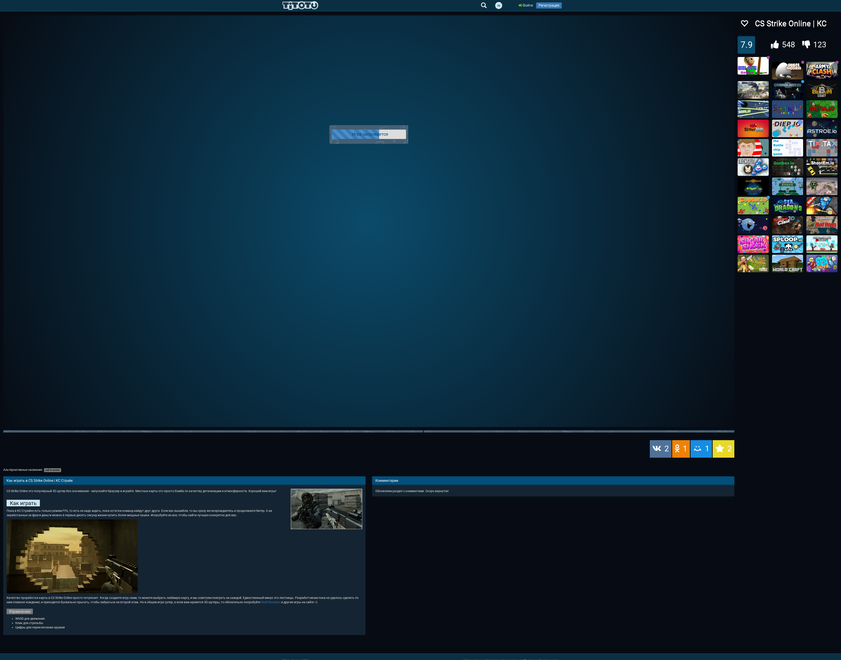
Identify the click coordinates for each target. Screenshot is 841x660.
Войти (527, 5)
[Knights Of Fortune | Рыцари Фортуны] (753, 263)
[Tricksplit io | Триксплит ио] (753, 167)
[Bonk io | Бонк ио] (753, 109)
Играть (371, 134)
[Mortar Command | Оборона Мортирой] (821, 186)
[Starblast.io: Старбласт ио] (787, 90)
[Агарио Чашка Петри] (753, 148)
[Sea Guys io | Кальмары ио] (821, 263)
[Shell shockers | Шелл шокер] (787, 70)
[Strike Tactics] (753, 90)
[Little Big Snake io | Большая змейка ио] (753, 186)
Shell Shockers (271, 602)
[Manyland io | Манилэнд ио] (787, 186)
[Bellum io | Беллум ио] (821, 90)
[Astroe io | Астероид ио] (821, 128)
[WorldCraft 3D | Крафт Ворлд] (787, 263)
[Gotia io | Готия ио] (821, 109)
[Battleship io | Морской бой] (787, 148)
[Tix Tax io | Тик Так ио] (821, 148)
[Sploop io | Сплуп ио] (787, 244)
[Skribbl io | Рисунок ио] (787, 109)
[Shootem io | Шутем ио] (821, 167)
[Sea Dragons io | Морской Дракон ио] (787, 205)
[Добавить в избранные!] (744, 25)
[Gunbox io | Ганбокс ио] (787, 167)
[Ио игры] (300, 5)
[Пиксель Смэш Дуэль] (821, 244)
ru (498, 5)
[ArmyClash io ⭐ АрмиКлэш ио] (821, 70)
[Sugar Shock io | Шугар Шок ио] (753, 244)
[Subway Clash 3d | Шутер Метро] (787, 225)
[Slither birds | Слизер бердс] (753, 128)
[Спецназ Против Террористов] (821, 225)
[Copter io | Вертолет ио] (753, 205)
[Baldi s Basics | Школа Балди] (753, 66)
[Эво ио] (753, 225)
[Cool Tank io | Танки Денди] (821, 205)
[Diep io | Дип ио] (787, 128)
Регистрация (549, 5)
